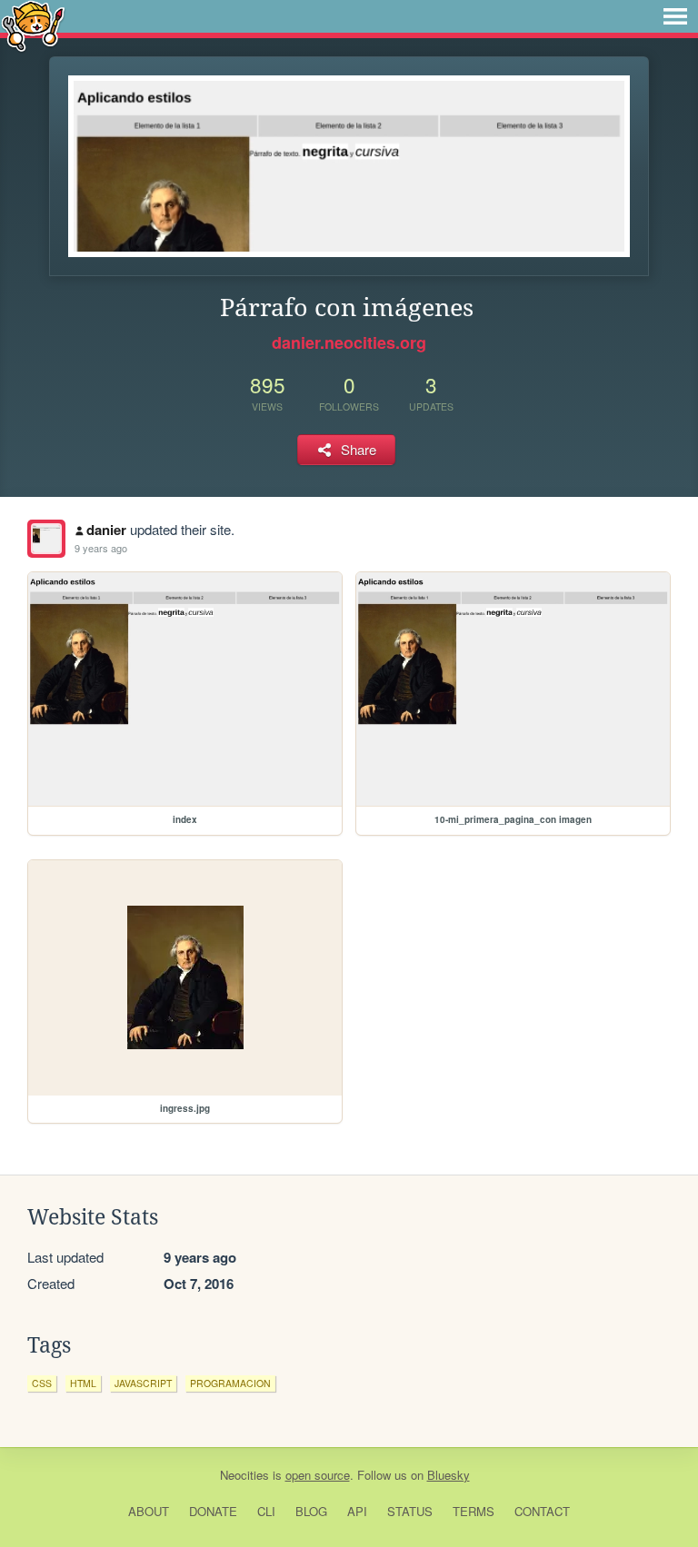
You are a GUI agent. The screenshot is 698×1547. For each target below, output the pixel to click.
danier (106, 530)
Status (410, 1511)
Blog (311, 1511)
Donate (213, 1511)
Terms (473, 1511)
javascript (143, 1383)
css (42, 1383)
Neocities (244, 1474)
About (148, 1511)
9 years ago (101, 547)
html (83, 1383)
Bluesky (448, 1474)
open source (317, 1474)
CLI (266, 1511)
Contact (542, 1511)
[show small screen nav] (675, 16)
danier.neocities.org (349, 342)
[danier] (46, 538)
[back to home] (33, 25)
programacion (230, 1383)
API (357, 1511)
